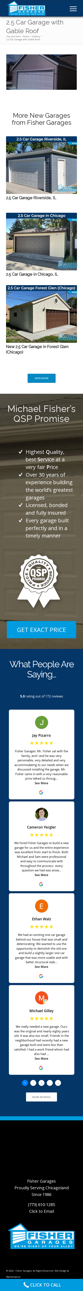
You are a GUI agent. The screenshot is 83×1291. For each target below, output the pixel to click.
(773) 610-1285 (41, 1204)
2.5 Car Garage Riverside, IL (31, 197)
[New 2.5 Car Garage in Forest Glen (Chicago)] (41, 314)
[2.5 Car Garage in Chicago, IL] (41, 241)
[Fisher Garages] (34, 8)
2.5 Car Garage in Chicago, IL (32, 274)
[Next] (71, 224)
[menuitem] (71, 8)
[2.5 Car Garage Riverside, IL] (41, 165)
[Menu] (71, 8)
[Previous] (12, 224)
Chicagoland (57, 1187)
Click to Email (41, 1211)
